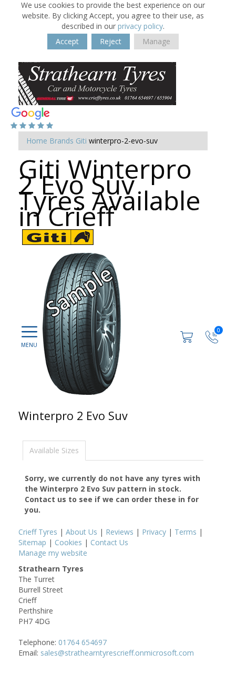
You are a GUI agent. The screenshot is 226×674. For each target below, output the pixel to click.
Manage (156, 41)
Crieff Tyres (37, 532)
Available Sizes (54, 450)
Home (36, 141)
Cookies (68, 542)
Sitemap (32, 542)
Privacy (154, 532)
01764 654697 (82, 642)
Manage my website (52, 553)
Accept (67, 41)
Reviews (119, 532)
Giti (81, 141)
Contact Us (109, 542)
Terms (185, 532)
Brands (61, 141)
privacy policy (140, 26)
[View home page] (97, 83)
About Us (81, 532)
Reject (110, 41)
